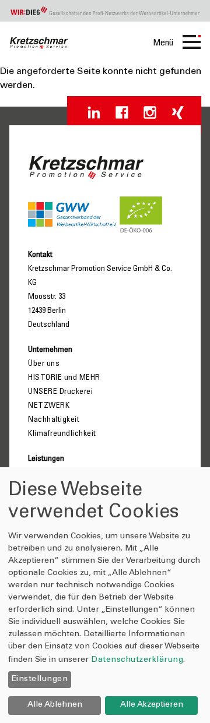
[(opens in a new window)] (94, 112)
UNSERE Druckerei (60, 392)
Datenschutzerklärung (137, 660)
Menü (163, 43)
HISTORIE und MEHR (64, 378)
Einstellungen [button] (40, 679)
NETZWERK (48, 406)
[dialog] (105, 595)
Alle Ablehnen (54, 705)
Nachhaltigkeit (53, 420)
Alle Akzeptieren (151, 705)
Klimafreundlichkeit (62, 434)
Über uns (44, 364)
